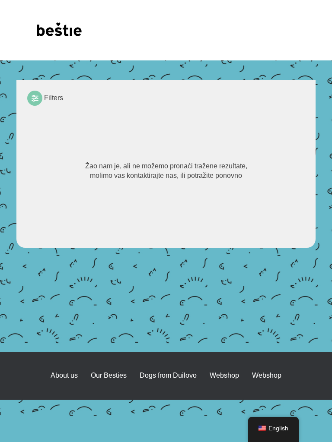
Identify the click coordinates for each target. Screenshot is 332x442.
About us (64, 375)
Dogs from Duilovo (168, 375)
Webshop (266, 375)
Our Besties (109, 375)
